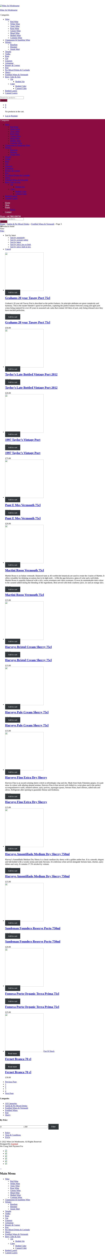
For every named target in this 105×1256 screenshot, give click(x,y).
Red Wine (14, 21)
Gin (6, 58)
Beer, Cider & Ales (12, 1237)
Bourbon (13, 45)
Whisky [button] (8, 42)
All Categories (11, 1103)
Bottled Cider (20, 86)
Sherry (7, 72)
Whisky (8, 1202)
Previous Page (11, 1082)
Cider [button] (12, 84)
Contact (8, 212)
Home (7, 203)
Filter (53, 1127)
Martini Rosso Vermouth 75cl (24, 570)
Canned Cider (21, 88)
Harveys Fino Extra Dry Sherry (26, 777)
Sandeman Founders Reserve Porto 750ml (32, 928)
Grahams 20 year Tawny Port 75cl (27, 298)
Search (3, 100)
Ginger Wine (15, 31)
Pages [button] (7, 207)
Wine (7, 1179)
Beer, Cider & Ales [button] (12, 77)
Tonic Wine (15, 26)
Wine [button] (7, 19)
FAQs (12, 210)
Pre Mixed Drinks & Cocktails (17, 70)
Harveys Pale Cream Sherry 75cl (27, 712)
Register (14, 116)
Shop (7, 205)
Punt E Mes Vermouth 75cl (23, 505)
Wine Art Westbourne (8, 10)
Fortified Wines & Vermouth (16, 75)
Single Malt (15, 49)
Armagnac (9, 63)
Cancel (8, 249)
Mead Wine (15, 33)
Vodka (7, 54)
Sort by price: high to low (20, 247)
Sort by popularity (17, 238)
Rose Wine (14, 28)
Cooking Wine (16, 38)
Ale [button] (11, 79)
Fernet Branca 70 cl (18, 1059)
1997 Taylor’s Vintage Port (22, 439)
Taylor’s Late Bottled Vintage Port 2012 (31, 374)
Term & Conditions (13, 1135)
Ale (11, 1239)
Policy (7, 1133)
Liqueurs (8, 61)
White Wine (15, 24)
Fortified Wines (11, 1110)
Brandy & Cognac (12, 65)
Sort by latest (15, 242)
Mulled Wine (15, 35)
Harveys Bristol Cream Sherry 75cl (28, 647)
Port (6, 68)
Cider (12, 1243)
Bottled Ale (20, 81)
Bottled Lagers (11, 91)
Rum (7, 56)
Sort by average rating (19, 240)
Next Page (9, 1093)
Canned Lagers (11, 93)
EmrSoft (14, 1144)
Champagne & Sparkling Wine (17, 40)
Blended (13, 47)
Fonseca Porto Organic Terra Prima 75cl (32, 993)
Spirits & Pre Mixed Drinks (18, 224)
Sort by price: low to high (20, 244)
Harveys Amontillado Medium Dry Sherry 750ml (37, 854)
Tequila (8, 51)
